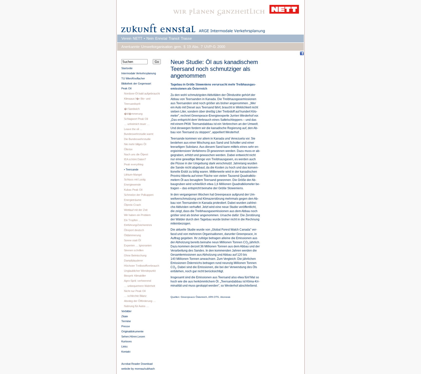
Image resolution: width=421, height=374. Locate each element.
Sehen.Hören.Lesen (133, 336)
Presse (125, 326)
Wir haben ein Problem (137, 215)
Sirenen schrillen (134, 250)
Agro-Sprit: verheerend (137, 280)
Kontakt (125, 351)
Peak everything (133, 164)
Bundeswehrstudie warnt (138, 133)
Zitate (124, 316)
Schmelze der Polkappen (138, 194)
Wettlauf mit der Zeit (135, 209)
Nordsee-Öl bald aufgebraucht (142, 93)
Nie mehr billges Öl (135, 144)
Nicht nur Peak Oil (134, 291)
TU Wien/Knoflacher (133, 78)
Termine (126, 321)
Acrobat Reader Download (137, 363)
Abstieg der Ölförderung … (140, 300)
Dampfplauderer (133, 260)
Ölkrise (128, 149)
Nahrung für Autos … (136, 306)
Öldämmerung (132, 235)
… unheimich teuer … (137, 123)
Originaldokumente (132, 331)
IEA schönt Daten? (135, 159)
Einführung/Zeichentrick (138, 225)
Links (124, 346)
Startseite (127, 68)
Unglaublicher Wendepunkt (140, 270)
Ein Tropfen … (132, 220)
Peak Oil (126, 88)
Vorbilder (126, 311)
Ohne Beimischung (135, 255)
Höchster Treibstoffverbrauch (141, 265)
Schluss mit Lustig (134, 179)
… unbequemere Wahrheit (139, 285)
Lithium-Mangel (133, 174)
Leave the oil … (133, 129)
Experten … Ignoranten (138, 245)
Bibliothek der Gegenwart (136, 83)
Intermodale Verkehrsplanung (138, 73)
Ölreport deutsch (134, 230)
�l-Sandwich (132, 108)
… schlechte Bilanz (135, 295)
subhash (149, 368)
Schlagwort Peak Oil (136, 118)
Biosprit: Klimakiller (135, 275)
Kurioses (126, 341)
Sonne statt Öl (132, 240)
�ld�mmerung (133, 113)
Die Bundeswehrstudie (137, 139)
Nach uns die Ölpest (136, 154)
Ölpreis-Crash (132, 204)
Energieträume (132, 199)
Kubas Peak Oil (133, 189)
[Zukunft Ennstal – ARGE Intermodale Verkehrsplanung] (210, 17)
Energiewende (132, 184)
